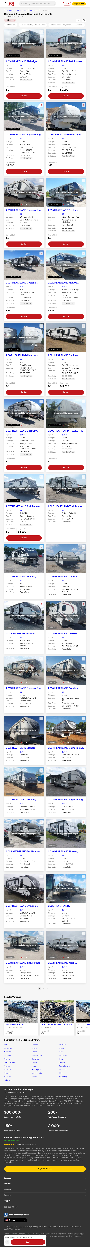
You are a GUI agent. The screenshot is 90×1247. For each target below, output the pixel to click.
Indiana (34, 1066)
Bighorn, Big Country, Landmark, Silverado (66, 25)
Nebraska (7, 1080)
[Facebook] (9, 1207)
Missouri (7, 1059)
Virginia (34, 1048)
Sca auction (8, 10)
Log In (67, 4)
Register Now (79, 4)
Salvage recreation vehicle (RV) (28, 10)
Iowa (61, 1059)
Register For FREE (45, 1169)
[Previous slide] (8, 44)
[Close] (44, 1237)
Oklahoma (35, 1045)
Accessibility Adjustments (19, 1215)
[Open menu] (5, 3)
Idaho (61, 1073)
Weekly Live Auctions (12, 1130)
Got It (28, 1242)
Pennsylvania (37, 1055)
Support (7, 1201)
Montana (7, 1070)
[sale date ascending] (78, 20)
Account (7, 1195)
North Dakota (37, 1073)
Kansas (34, 1062)
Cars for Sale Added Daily (58, 1130)
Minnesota (63, 1055)
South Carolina (64, 1066)
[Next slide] (40, 44)
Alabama (7, 1077)
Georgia (62, 1062)
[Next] (51, 988)
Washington (36, 1070)
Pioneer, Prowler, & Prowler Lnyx (33, 25)
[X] (13, 1207)
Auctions (7, 1189)
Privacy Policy (80, 1235)
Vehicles (7, 1184)
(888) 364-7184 (24, 1227)
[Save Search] (84, 20)
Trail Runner (11, 25)
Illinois (61, 1048)
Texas (6, 1045)
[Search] (54, 4)
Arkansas (7, 1066)
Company (8, 1178)
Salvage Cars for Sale (12, 1117)
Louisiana (62, 1045)
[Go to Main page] (11, 4)
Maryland (7, 1055)
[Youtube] (16, 1207)
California (35, 1059)
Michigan (7, 1073)
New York (7, 1052)
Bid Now (24, 96)
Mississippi (63, 1070)
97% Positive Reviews (12, 1140)
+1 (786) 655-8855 (10, 1227)
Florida (34, 1052)
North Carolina (9, 1062)
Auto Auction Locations (57, 1117)
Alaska (34, 1077)
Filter (10, 20)
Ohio (61, 1052)
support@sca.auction (39, 1227)
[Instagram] (5, 1207)
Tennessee (8, 1048)
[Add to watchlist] (41, 32)
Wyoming (63, 1077)
